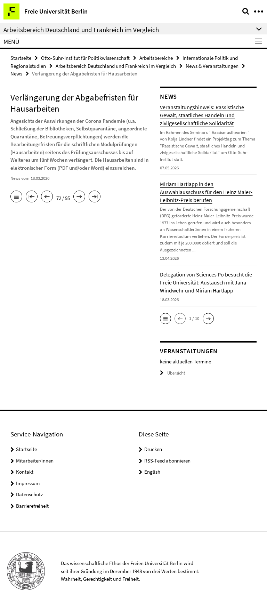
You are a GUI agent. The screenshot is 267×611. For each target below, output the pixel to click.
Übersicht (176, 373)
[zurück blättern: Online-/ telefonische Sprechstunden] (47, 197)
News (16, 73)
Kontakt (24, 471)
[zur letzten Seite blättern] (94, 197)
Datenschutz (29, 494)
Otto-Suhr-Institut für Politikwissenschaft (85, 58)
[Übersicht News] (16, 197)
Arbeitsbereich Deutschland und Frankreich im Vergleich (116, 66)
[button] (165, 318)
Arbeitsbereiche (156, 58)
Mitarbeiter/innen (35, 460)
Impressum (28, 483)
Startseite (20, 58)
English (152, 471)
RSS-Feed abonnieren (167, 460)
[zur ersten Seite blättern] (32, 197)
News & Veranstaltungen (212, 66)
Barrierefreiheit (32, 506)
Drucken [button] (153, 449)
